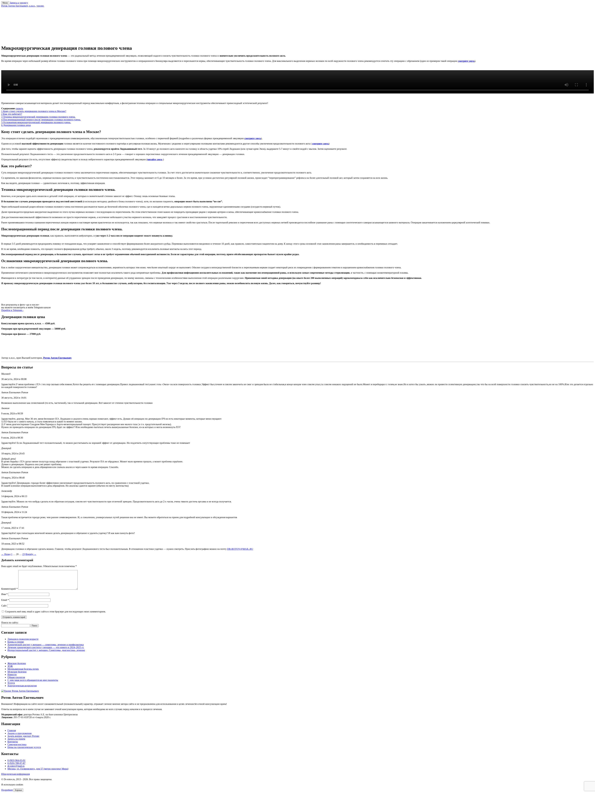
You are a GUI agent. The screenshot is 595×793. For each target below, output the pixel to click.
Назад (6, 554)
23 (23, 554)
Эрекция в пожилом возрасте (22, 639)
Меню (5, 3)
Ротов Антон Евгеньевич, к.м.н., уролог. (22, 5)
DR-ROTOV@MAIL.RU (240, 549)
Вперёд (30, 554)
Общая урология (16, 677)
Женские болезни (16, 663)
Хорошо (18, 790)
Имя (4, 594)
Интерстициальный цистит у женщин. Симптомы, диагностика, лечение (46, 650)
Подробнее (7, 790)
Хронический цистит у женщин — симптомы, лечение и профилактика (45, 644)
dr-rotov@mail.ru (15, 766)
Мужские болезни (16, 671)
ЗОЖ (10, 666)
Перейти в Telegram (12, 310)
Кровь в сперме (15, 641)
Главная (11, 730)
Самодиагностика (16, 744)
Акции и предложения (19, 733)
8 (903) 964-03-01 (16, 760)
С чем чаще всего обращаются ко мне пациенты (32, 680)
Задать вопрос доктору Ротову (23, 736)
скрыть (19, 108)
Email (5, 600)
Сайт (4, 605)
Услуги (11, 683)
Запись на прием (16, 739)
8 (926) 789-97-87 (16, 763)
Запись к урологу (19, 2)
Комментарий (9, 588)
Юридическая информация (15, 774)
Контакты (12, 741)
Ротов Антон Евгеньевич (57, 358)
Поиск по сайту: (9, 622)
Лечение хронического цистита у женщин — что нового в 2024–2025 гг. (45, 647)
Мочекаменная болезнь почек (23, 669)
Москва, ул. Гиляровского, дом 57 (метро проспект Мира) (37, 768)
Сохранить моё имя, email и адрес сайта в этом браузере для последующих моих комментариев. (55, 611)
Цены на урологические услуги (24, 747)
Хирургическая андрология (22, 685)
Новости (12, 674)
